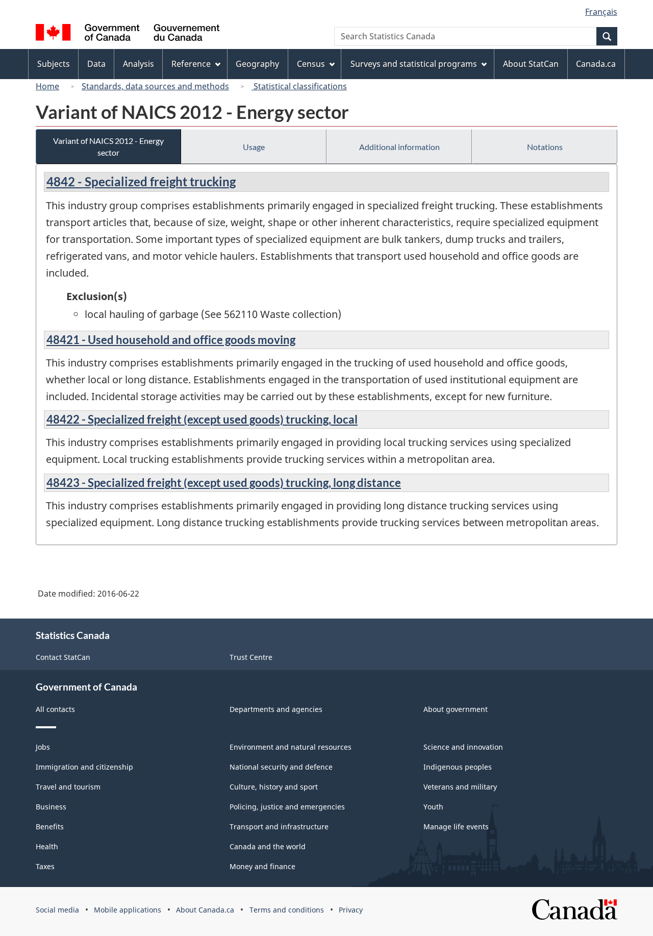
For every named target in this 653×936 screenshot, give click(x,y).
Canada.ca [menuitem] (596, 63)
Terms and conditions (286, 910)
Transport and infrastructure (279, 826)
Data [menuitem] (96, 63)
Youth (433, 806)
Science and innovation (463, 747)
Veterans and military (460, 787)
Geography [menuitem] (257, 63)
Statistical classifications (299, 86)
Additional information (399, 147)
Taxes (45, 866)
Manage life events (456, 826)
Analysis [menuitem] (138, 63)
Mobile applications (127, 910)
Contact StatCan (63, 657)
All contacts (55, 709)
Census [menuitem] (311, 63)
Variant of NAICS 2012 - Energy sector (108, 146)
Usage (254, 147)
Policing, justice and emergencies (287, 806)
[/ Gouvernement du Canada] (127, 34)
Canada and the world (268, 846)
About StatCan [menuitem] (531, 63)
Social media (57, 910)
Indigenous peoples (457, 767)
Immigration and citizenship (84, 767)
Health (47, 846)
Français (601, 11)
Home (47, 86)
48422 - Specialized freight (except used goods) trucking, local (202, 419)
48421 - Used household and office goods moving (170, 340)
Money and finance (262, 866)
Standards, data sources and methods (155, 86)
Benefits (50, 826)
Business (51, 806)
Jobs (43, 747)
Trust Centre (251, 657)
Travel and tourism (68, 787)
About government (455, 709)
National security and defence (281, 767)
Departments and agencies (276, 709)
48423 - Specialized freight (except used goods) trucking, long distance (223, 482)
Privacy (351, 910)
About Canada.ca (205, 910)
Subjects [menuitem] (53, 63)
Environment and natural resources (290, 747)
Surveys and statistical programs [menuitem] (413, 63)
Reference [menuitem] (191, 63)
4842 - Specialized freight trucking (141, 181)
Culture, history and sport (274, 787)
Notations (545, 147)
